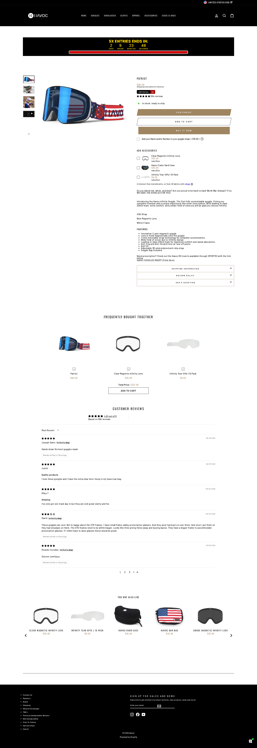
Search (26, 729)
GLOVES (124, 15)
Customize (184, 112)
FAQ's (25, 712)
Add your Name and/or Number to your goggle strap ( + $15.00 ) (170, 139)
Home (84, 15)
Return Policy (185, 276)
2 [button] (125, 572)
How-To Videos (29, 722)
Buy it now (184, 130)
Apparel (136, 15)
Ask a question (185, 283)
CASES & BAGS (169, 15)
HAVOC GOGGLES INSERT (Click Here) (155, 260)
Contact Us (27, 695)
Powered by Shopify (128, 737)
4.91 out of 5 (110, 416)
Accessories (151, 15)
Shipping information (185, 269)
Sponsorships (29, 725)
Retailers (26, 698)
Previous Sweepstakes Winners (36, 715)
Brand (25, 702)
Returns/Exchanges (31, 709)
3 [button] (129, 572)
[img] (48, 438)
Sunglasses (110, 15)
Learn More (155, 161)
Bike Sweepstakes (30, 719)
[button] (144, 96)
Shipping (140, 87)
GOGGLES (95, 15)
